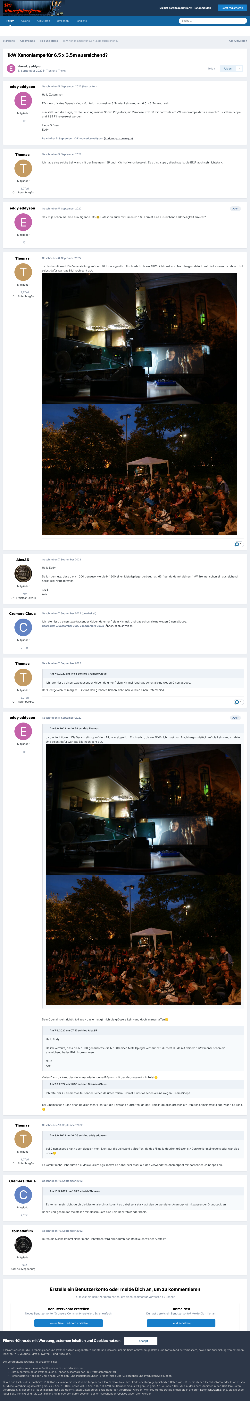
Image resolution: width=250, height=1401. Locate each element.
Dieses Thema (226, 20)
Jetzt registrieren (232, 7)
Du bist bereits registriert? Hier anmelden (186, 7)
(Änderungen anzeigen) (118, 138)
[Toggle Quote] (47, 673)
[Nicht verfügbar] (143, 809)
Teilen (210, 68)
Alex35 (22, 560)
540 (24, 1265)
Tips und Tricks (56, 70)
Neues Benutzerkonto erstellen (68, 1323)
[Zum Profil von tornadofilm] (23, 1245)
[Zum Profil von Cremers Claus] (23, 627)
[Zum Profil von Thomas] (23, 168)
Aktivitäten (43, 20)
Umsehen (63, 20)
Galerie (25, 20)
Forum (10, 20)
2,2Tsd (24, 188)
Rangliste (81, 20)
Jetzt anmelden (181, 1323)
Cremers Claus (22, 614)
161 (24, 120)
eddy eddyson (32, 66)
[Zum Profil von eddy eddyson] (11, 68)
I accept (142, 1340)
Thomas (22, 154)
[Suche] (243, 21)
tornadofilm (22, 1231)
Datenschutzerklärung (213, 1389)
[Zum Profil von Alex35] (23, 573)
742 (24, 593)
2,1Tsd (24, 647)
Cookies (122, 1393)
